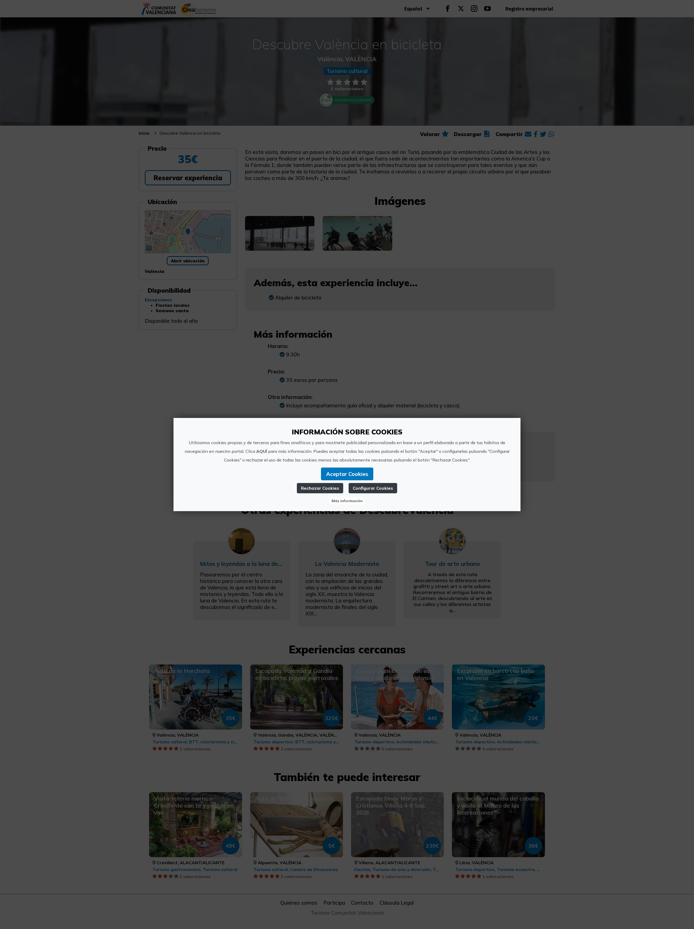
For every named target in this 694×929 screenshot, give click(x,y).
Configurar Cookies (373, 488)
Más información (347, 500)
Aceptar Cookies (347, 473)
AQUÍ (261, 451)
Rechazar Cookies (320, 488)
